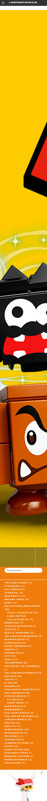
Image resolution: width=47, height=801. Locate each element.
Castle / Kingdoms (17, 633)
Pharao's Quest (15, 640)
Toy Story (12, 736)
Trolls (10, 660)
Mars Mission (14, 706)
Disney (9, 746)
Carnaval (12, 593)
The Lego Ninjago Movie (21, 673)
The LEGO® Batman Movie (21, 636)
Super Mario (13, 643)
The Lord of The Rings (19, 716)
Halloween (13, 589)
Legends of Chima (17, 743)
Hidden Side (13, 763)
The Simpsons (14, 663)
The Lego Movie (15, 693)
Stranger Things (16, 753)
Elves (9, 683)
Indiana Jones (14, 600)
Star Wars (12, 586)
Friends (10, 686)
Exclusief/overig (17, 713)
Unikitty (10, 726)
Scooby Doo (13, 653)
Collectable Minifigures (23, 606)
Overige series (15, 696)
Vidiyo (9, 680)
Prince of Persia (16, 760)
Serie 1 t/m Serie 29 (20, 613)
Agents (10, 650)
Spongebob (12, 710)
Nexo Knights (14, 733)
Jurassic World (16, 720)
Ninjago (10, 676)
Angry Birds (15, 703)
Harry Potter (14, 750)
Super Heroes (14, 730)
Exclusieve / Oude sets (21, 690)
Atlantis (13, 700)
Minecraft (12, 596)
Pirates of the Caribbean (22, 666)
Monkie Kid (12, 623)
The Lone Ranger (16, 583)
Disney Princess (16, 646)
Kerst (9, 603)
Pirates (10, 723)
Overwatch (13, 740)
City (8, 656)
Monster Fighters (17, 756)
